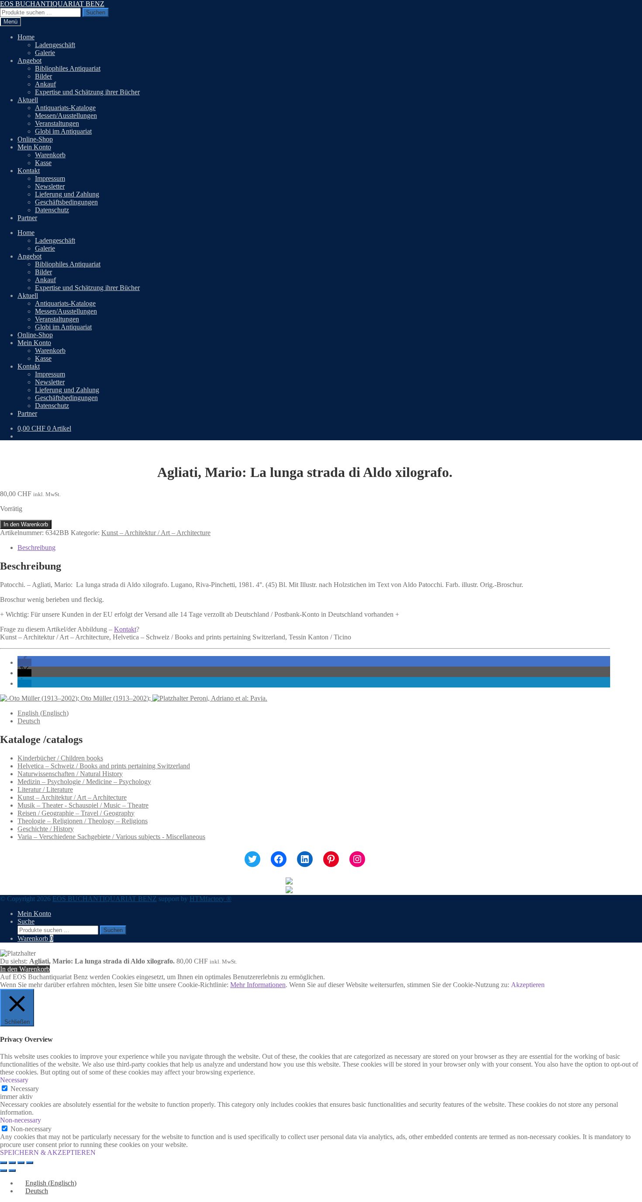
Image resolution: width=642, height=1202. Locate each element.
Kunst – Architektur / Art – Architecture (156, 532)
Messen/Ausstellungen (66, 115)
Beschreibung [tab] (36, 547)
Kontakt (28, 170)
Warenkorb (50, 155)
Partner (27, 217)
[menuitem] (43, 713)
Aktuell (27, 100)
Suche (26, 921)
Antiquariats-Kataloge (65, 107)
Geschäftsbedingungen (66, 202)
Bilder (43, 76)
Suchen (95, 12)
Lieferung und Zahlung (67, 194)
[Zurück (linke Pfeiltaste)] (3, 1170)
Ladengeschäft (55, 44)
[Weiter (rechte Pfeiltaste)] (12, 1170)
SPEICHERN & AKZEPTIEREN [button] (48, 1152)
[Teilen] (20, 1162)
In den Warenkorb (25, 524)
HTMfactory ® (210, 898)
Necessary (24, 1088)
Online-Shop (35, 139)
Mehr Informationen (258, 984)
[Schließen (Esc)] (29, 1162)
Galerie (45, 52)
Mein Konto (34, 147)
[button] (24, 662)
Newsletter (50, 186)
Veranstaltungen (57, 123)
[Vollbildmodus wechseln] (12, 1162)
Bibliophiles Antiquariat (67, 68)
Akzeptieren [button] (528, 984)
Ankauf (45, 84)
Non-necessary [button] (20, 1120)
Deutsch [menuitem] (28, 721)
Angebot (29, 60)
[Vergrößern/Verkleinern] (3, 1162)
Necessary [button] (14, 1080)
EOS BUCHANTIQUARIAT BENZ (52, 3)
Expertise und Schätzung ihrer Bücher (87, 92)
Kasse (43, 162)
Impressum (50, 178)
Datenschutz (52, 210)
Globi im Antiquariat (63, 131)
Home (26, 37)
